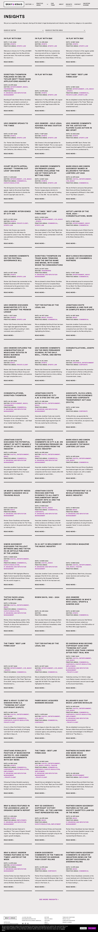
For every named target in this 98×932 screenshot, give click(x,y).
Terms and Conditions (69, 917)
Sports (13, 44)
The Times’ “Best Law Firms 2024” (14, 645)
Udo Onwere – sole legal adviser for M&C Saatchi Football (48, 126)
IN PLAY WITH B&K (12, 38)
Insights (69, 4)
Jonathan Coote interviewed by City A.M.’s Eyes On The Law (47, 395)
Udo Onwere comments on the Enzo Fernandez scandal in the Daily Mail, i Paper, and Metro (48, 351)
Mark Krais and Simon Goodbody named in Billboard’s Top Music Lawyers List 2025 (78, 169)
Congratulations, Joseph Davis (80, 349)
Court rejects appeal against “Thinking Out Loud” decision (16, 168)
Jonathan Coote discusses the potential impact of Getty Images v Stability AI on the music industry (17, 444)
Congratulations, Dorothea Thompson (15, 394)
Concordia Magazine (77, 544)
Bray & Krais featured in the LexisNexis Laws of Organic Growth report (17, 808)
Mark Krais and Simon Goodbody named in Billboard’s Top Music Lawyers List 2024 (78, 443)
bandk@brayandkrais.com (29, 918)
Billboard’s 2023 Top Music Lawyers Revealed (79, 702)
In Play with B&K (75, 38)
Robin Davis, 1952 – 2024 (47, 597)
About (61, 4)
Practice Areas (39, 4)
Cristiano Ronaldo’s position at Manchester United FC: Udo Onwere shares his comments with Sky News (17, 755)
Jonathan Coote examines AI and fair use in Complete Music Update (80, 307)
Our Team (53, 4)
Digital (75, 179)
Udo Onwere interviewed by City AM (17, 213)
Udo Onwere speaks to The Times (16, 125)
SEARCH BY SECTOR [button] (10, 30)
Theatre (79, 566)
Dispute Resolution (11, 183)
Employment (71, 666)
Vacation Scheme (86, 4)
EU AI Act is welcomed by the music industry (48, 545)
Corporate (77, 362)
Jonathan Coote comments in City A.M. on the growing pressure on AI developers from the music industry (49, 444)
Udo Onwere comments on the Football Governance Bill (16, 258)
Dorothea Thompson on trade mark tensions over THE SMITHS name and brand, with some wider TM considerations (49, 260)
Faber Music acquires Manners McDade (46, 702)
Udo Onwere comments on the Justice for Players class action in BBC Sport (79, 127)
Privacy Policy (66, 918)
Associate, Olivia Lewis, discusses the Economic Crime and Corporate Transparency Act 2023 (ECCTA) (79, 397)
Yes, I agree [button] (92, 928)
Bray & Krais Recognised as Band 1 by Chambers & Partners (79, 258)
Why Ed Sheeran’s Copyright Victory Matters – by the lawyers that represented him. (48, 809)
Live (86, 89)
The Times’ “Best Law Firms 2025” (46, 213)
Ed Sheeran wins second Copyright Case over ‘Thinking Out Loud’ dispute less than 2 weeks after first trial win (80, 648)
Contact (77, 4)
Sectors (28, 4)
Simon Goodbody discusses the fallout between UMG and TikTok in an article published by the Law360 (17, 548)
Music (25, 87)
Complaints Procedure (69, 920)
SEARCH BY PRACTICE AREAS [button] (54, 30)
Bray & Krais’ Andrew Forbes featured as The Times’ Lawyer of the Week (16, 856)
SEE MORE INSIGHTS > (49, 899)
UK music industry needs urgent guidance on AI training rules (17, 493)
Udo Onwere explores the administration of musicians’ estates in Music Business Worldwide (17, 352)
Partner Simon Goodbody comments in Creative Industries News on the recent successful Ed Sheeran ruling (80, 857)
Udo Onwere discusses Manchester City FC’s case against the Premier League (17, 308)
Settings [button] (83, 928)
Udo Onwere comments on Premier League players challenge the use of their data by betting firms (47, 170)
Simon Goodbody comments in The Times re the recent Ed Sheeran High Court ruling (49, 856)
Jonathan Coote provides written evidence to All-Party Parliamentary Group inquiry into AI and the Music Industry (47, 496)
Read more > (9, 62)
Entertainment (16, 87)
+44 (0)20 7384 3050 (26, 917)
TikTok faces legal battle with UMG (14, 598)
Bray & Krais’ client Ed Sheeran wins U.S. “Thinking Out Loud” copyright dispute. (16, 704)
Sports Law (21, 46)
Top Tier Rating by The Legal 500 (47, 306)
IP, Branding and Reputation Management (15, 94)
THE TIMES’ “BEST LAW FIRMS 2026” (77, 76)
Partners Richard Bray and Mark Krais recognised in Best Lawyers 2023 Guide (78, 754)
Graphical (38, 920)
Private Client (71, 95)
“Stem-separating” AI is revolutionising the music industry (78, 493)
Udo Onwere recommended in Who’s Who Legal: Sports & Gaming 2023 (78, 600)
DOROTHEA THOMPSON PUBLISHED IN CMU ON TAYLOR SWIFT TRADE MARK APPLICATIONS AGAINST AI (17, 78)
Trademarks (8, 89)
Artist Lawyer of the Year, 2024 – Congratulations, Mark (79, 214)
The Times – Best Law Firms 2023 (46, 752)
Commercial (84, 93)
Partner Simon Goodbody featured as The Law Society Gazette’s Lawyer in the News (80, 809)
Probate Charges (67, 922)
